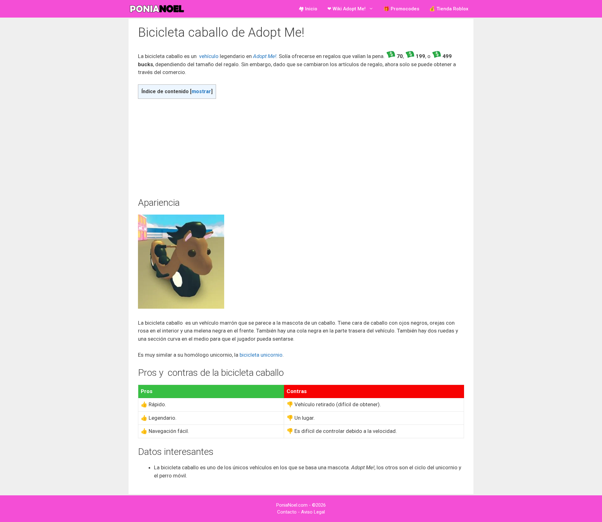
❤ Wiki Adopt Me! (346, 9)
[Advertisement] (301, 148)
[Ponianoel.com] (158, 9)
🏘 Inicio (307, 9)
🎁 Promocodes (401, 9)
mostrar (201, 91)
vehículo (209, 56)
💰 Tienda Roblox (448, 9)
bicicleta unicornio (261, 355)
